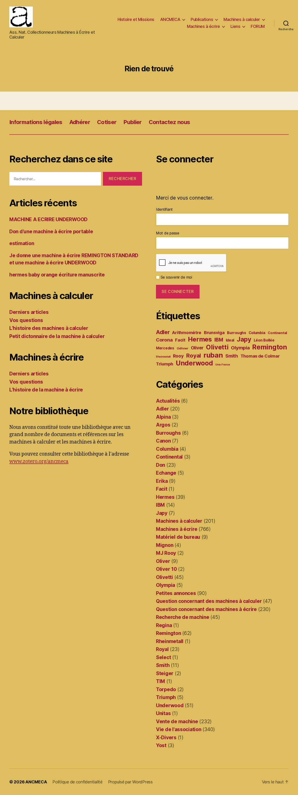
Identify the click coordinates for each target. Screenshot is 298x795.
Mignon (164, 545)
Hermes (200, 339)
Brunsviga (214, 332)
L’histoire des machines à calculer (48, 328)
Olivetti (217, 347)
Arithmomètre (186, 332)
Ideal (230, 340)
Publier (132, 122)
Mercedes (165, 348)
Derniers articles (28, 312)
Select (163, 657)
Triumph (164, 363)
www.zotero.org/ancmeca (38, 461)
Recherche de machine (182, 617)
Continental (277, 333)
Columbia (257, 333)
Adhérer (79, 122)
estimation (21, 243)
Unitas (163, 713)
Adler (163, 332)
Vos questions (26, 320)
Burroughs (236, 333)
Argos (163, 425)
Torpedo (166, 689)
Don (160, 465)
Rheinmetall (163, 356)
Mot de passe (167, 233)
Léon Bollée (264, 340)
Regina (164, 625)
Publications (202, 19)
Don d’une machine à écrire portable (51, 231)
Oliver (197, 348)
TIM (160, 681)
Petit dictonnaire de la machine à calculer (57, 336)
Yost (161, 745)
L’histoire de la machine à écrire (46, 390)
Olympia (240, 348)
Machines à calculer (242, 19)
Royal (193, 355)
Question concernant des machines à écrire (206, 609)
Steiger (164, 673)
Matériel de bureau (178, 537)
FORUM (258, 26)
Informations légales (35, 122)
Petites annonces (176, 593)
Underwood (194, 363)
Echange (166, 473)
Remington (269, 347)
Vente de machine (177, 721)
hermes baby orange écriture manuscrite (57, 275)
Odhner (182, 348)
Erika (162, 481)
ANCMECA (170, 19)
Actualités (168, 401)
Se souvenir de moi (175, 277)
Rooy (178, 356)
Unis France (222, 364)
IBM (218, 340)
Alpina (163, 417)
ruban (213, 355)
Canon (163, 441)
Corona (164, 340)
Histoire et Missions (136, 19)
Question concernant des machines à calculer (209, 601)
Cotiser (106, 122)
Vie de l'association (178, 729)
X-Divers (166, 737)
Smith (231, 356)
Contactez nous (169, 122)
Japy (244, 339)
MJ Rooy (166, 553)
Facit (180, 339)
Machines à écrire (203, 26)
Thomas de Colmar (260, 355)
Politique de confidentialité (77, 781)
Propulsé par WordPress (130, 781)
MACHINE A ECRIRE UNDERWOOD (48, 219)
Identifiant (164, 209)
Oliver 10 (166, 569)
